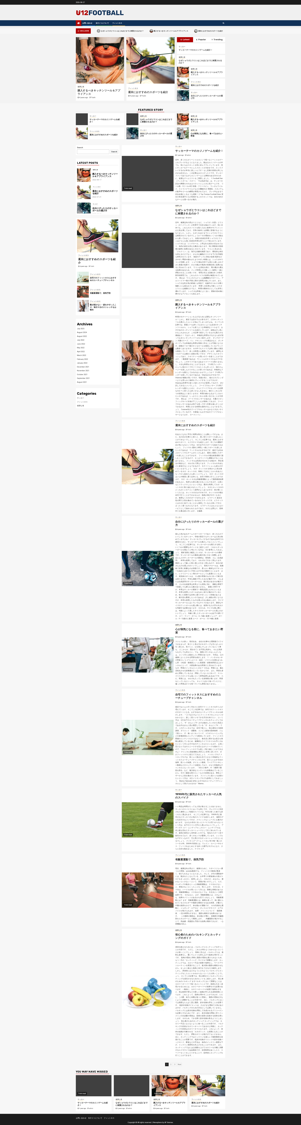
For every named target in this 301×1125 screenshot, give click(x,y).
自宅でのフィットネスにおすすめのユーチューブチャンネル (198, 696)
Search (80, 148)
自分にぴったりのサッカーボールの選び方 (209, 31)
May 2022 (80, 348)
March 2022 (81, 355)
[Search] (223, 23)
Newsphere (157, 1122)
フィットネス (117, 23)
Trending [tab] (218, 39)
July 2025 (80, 329)
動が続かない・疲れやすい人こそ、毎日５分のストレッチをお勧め (103, 307)
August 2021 (82, 382)
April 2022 (81, 352)
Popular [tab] (202, 39)
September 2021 (83, 378)
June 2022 (81, 344)
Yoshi (82, 97)
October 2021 (82, 374)
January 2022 (82, 363)
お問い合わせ (87, 23)
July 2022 (80, 340)
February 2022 (82, 359)
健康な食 (171, 87)
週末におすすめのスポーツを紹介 (171, 31)
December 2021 (83, 367)
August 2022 (82, 336)
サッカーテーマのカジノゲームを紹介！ (196, 50)
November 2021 (83, 371)
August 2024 (82, 332)
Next (179, 1064)
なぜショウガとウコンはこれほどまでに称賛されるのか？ (156, 120)
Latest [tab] (186, 39)
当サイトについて (102, 23)
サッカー (120, 87)
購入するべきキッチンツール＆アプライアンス (131, 31)
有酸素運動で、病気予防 (189, 859)
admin (132, 97)
